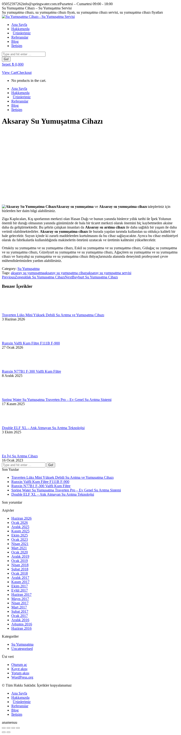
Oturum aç (19, 665)
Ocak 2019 (19, 561)
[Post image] (15, 311)
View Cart (9, 73)
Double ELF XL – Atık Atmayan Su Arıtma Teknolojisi (43, 428)
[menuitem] (19, 25)
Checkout (24, 73)
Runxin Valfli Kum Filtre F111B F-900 (31, 343)
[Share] (8, 728)
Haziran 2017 (21, 595)
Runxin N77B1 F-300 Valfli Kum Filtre (31, 371)
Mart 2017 (19, 607)
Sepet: (13, 64)
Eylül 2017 (19, 590)
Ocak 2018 (19, 573)
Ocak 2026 (19, 523)
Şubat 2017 (19, 611)
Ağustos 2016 (21, 624)
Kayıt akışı (19, 669)
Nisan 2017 (20, 603)
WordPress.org (22, 677)
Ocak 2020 (19, 552)
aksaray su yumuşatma (27, 273)
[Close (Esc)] (4, 728)
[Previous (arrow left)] (4, 732)
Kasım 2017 (20, 582)
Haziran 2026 (21, 518)
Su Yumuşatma (28, 269)
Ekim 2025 (19, 535)
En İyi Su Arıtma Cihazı (20, 456)
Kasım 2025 (20, 531)
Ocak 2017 (19, 616)
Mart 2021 (19, 548)
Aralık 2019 (20, 556)
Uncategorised (22, 649)
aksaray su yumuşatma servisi (109, 273)
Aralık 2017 (20, 578)
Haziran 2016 (21, 628)
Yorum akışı (20, 673)
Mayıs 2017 (20, 599)
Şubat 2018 (19, 569)
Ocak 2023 (19, 539)
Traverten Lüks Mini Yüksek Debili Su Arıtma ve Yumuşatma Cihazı (53, 315)
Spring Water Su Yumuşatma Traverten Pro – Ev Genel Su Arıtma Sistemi (56, 400)
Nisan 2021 (20, 544)
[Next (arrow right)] (8, 732)
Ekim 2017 (19, 586)
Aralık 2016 (20, 620)
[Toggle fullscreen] (13, 728)
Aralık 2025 (20, 527)
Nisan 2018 (20, 565)
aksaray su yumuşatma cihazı (65, 273)
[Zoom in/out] (18, 728)
